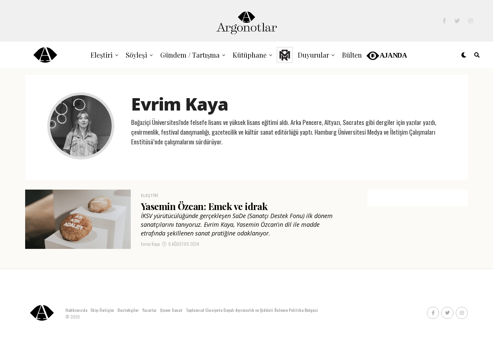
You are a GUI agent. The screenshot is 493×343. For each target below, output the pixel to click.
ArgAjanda (386, 54)
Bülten (352, 54)
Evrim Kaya (150, 243)
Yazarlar (149, 310)
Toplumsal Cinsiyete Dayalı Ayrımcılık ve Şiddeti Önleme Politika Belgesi (252, 310)
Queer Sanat (171, 310)
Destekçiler (128, 310)
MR (285, 54)
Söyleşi (136, 54)
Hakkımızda (76, 310)
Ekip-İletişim (102, 310)
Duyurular (313, 54)
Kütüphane (250, 54)
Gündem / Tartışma (190, 54)
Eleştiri (102, 54)
